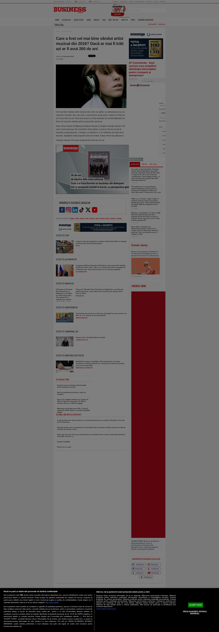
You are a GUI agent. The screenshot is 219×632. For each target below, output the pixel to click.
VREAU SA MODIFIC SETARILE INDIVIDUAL (195, 612)
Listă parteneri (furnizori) (106, 609)
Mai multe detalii (52, 602)
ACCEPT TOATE (195, 605)
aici (80, 616)
